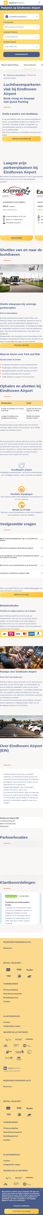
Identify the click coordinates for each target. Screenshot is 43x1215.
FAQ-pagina (34, 588)
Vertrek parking (9, 42)
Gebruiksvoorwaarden (12, 994)
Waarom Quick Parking (9, 65)
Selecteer (16, 238)
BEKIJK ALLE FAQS (21, 594)
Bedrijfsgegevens (10, 998)
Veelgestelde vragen (11, 1026)
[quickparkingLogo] (14, 3)
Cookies (6, 1001)
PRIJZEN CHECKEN (21, 345)
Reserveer (7, 948)
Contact (6, 1022)
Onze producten (30, 65)
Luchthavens (8, 22)
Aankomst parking (10, 32)
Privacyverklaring (10, 990)
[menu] (37, 3)
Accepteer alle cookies (21, 1211)
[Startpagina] (4, 75)
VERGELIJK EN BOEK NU (21, 139)
